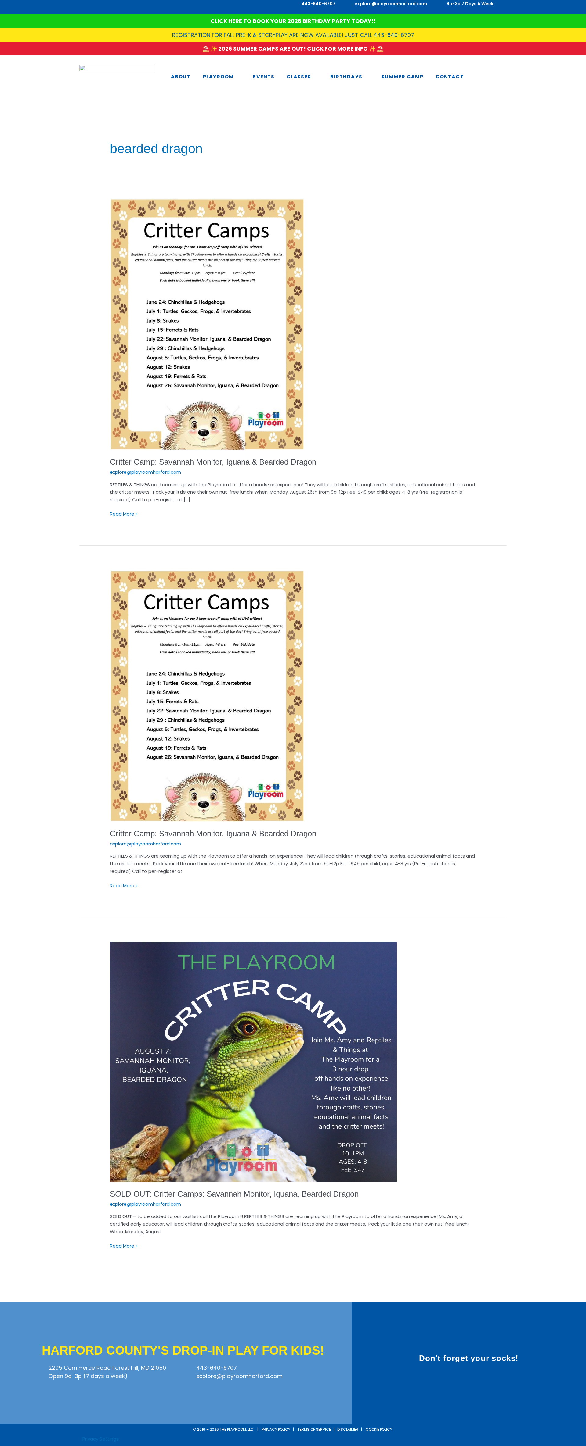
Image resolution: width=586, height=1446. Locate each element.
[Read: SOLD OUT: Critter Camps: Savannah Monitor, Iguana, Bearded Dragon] (253, 1061)
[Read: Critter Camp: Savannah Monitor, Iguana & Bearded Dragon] (207, 324)
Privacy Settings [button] (100, 1439)
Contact (450, 76)
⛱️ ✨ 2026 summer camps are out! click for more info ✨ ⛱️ (293, 48)
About (181, 76)
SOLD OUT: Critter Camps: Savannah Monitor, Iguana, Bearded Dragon (234, 1193)
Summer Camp (402, 76)
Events (263, 76)
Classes (299, 76)
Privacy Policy (276, 1429)
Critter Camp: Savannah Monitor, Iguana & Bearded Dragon (213, 461)
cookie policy (379, 1429)
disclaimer (347, 1429)
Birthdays (346, 76)
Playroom (218, 76)
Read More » (124, 513)
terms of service (314, 1429)
